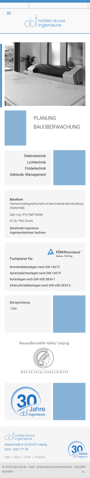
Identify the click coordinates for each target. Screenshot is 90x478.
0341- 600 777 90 (16, 449)
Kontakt (79, 467)
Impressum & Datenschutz (54, 467)
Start (7, 457)
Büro (17, 457)
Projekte (40, 457)
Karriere (7, 471)
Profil (27, 457)
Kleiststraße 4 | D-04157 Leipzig (26, 444)
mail (31, 467)
